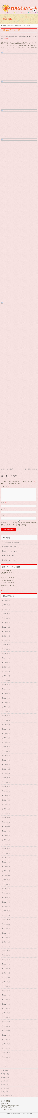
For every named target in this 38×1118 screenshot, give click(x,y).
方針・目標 (6, 1074)
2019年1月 (6, 964)
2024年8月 (6, 689)
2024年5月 (6, 698)
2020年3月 (6, 902)
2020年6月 (6, 893)
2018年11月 (6, 973)
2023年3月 (6, 755)
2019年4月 (6, 951)
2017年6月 (6, 1048)
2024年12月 (6, 671)
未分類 (6, 38)
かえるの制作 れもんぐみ (11, 542)
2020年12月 (6, 866)
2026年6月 (6, 605)
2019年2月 (6, 960)
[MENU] (34, 10)
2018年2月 (6, 1013)
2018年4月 (6, 1004)
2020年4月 (6, 897)
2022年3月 (6, 804)
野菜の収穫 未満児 (9, 555)
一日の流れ (6, 1077)
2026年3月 (6, 618)
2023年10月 (6, 729)
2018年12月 (6, 968)
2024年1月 (6, 716)
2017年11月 (6, 1026)
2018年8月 (6, 986)
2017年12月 (6, 1022)
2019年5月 (6, 946)
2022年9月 (6, 782)
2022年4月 (6, 800)
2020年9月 (6, 880)
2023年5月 (6, 747)
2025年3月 (6, 662)
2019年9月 (6, 928)
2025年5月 (6, 654)
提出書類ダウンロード (9, 1095)
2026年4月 (6, 614)
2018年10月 (6, 977)
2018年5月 (6, 999)
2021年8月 (6, 835)
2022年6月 (6, 791)
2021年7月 (6, 840)
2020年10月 (6, 875)
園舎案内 (5, 1084)
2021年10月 (6, 826)
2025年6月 (6, 649)
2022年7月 (6, 787)
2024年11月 (6, 676)
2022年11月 (6, 773)
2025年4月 (6, 658)
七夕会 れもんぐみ (9, 560)
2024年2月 (6, 711)
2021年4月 (6, 853)
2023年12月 (6, 720)
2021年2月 (6, 862)
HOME (5, 1067)
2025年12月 (6, 627)
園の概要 (5, 1070)
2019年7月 (6, 937)
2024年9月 (6, 685)
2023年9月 (6, 733)
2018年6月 (6, 995)
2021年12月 (6, 818)
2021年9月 (6, 831)
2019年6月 (6, 942)
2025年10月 (6, 636)
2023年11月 (6, 724)
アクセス (5, 1092)
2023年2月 (6, 760)
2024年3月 (6, 707)
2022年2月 (6, 809)
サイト (3, 515)
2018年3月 (6, 1008)
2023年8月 (6, 738)
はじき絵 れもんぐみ (9, 546)
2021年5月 (6, 849)
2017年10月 (6, 1030)
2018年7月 (6, 991)
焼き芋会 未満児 (7, 469)
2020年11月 (6, 871)
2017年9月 (6, 1035)
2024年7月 (6, 693)
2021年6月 (6, 844)
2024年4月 (6, 702)
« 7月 (3, 590)
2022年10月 (6, 778)
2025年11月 (6, 631)
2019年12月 (6, 915)
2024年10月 (6, 680)
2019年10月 (6, 924)
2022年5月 (6, 795)
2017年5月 (6, 1053)
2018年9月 (6, 982)
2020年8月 (6, 884)
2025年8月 (6, 645)
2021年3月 (6, 858)
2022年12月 (6, 769)
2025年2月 (6, 667)
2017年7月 (6, 1044)
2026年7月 (6, 600)
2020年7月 (6, 889)
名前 (3, 503)
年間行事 (5, 1081)
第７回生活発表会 (31, 469)
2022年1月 (6, 813)
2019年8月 (6, 933)
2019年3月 (6, 955)
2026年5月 (6, 609)
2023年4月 (6, 751)
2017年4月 (6, 1057)
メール (4, 509)
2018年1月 (6, 1017)
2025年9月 (6, 640)
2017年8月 (6, 1039)
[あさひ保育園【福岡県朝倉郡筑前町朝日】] (20, 11)
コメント (5, 486)
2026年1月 (6, 622)
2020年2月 (6, 906)
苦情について (7, 1088)
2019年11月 (6, 920)
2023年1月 (6, 764)
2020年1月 (6, 911)
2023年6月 (6, 742)
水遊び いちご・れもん (10, 551)
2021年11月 (6, 822)
